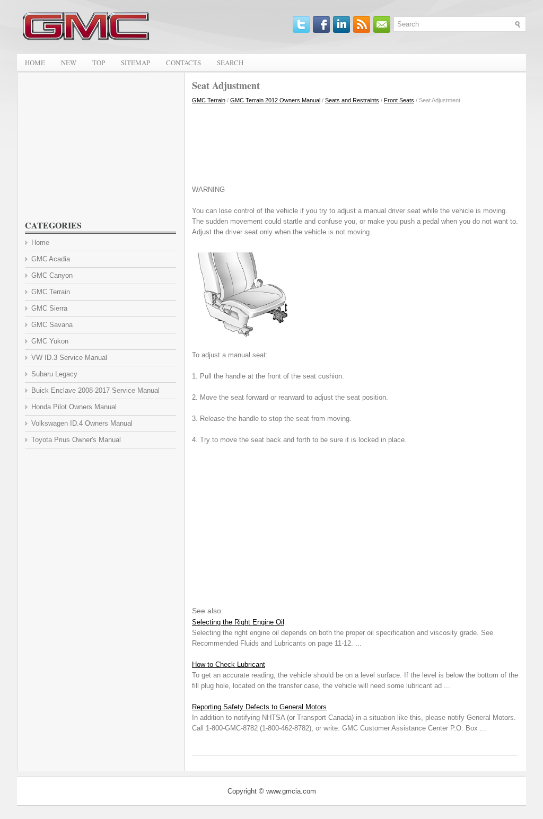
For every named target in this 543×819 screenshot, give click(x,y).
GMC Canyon (52, 275)
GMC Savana (52, 325)
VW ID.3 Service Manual (69, 358)
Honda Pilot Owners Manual (74, 407)
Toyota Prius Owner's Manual (76, 440)
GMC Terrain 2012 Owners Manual (275, 100)
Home (35, 62)
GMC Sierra (49, 308)
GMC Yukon (49, 341)
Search (230, 62)
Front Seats (399, 100)
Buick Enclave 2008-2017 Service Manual (95, 390)
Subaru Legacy (54, 374)
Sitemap (135, 62)
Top (98, 62)
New (68, 62)
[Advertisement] (355, 142)
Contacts (183, 62)
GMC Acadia (50, 259)
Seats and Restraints (352, 100)
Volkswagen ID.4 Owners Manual (82, 423)
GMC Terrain (208, 100)
